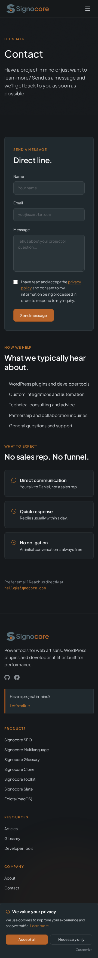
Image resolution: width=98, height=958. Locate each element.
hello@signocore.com (25, 588)
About (9, 877)
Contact (11, 887)
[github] (7, 677)
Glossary (12, 838)
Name (18, 176)
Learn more (39, 926)
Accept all (27, 939)
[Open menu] (88, 9)
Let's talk (20, 705)
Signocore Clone (19, 769)
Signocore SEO (18, 739)
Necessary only (71, 939)
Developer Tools (18, 848)
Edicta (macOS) (18, 798)
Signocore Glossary (22, 759)
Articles (11, 828)
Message (21, 229)
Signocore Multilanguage (26, 749)
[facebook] (17, 677)
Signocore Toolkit (19, 779)
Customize (84, 950)
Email (18, 202)
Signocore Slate (18, 788)
